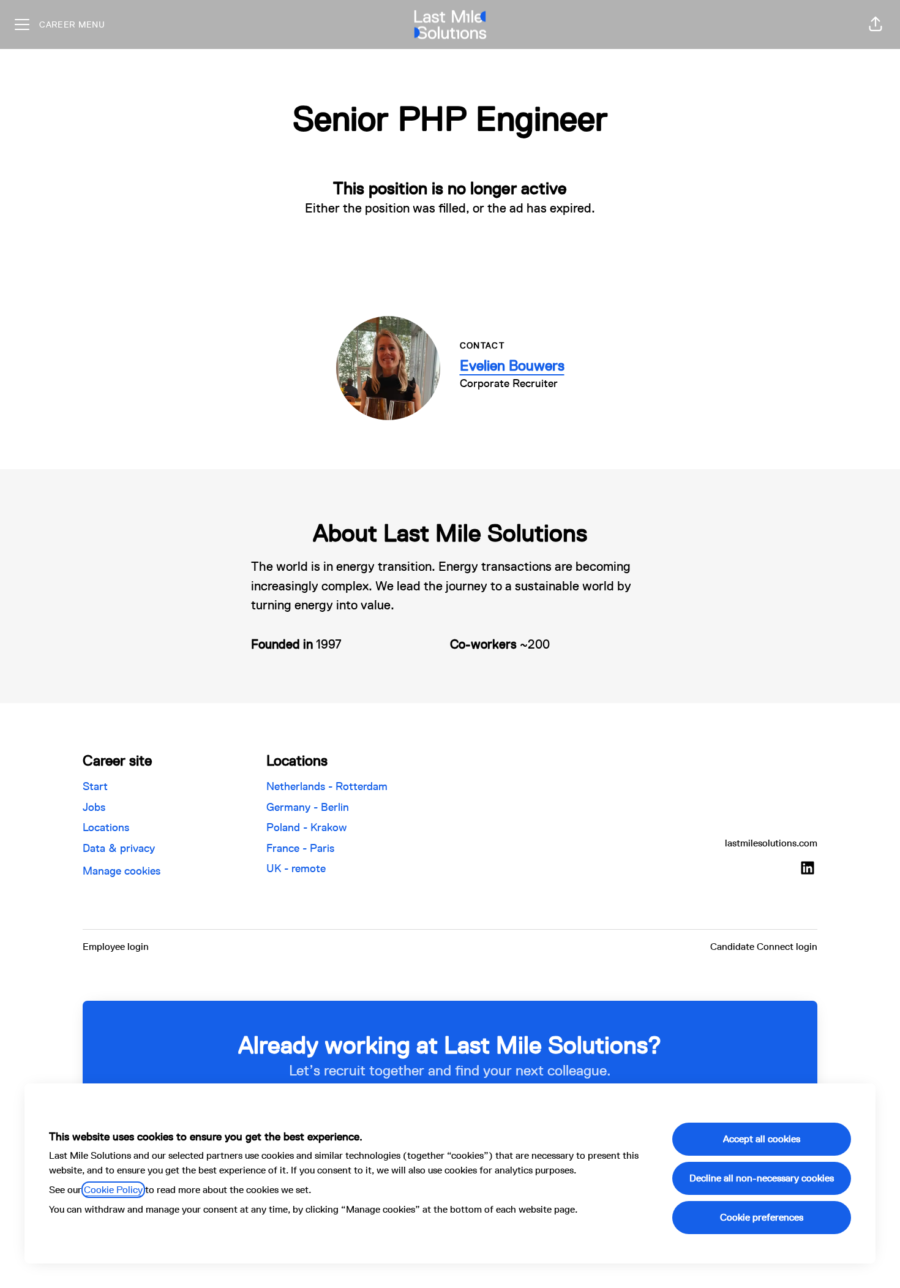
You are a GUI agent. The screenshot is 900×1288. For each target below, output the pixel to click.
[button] (875, 24)
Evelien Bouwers (512, 365)
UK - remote (296, 868)
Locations (106, 827)
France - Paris (300, 848)
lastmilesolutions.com (771, 843)
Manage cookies (121, 870)
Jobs (94, 806)
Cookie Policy (113, 1190)
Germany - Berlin (307, 806)
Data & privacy (119, 848)
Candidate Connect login (763, 946)
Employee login (116, 946)
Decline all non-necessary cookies (761, 1178)
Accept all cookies (761, 1139)
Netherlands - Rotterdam (327, 786)
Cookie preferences (761, 1217)
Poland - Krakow (306, 827)
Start (95, 786)
